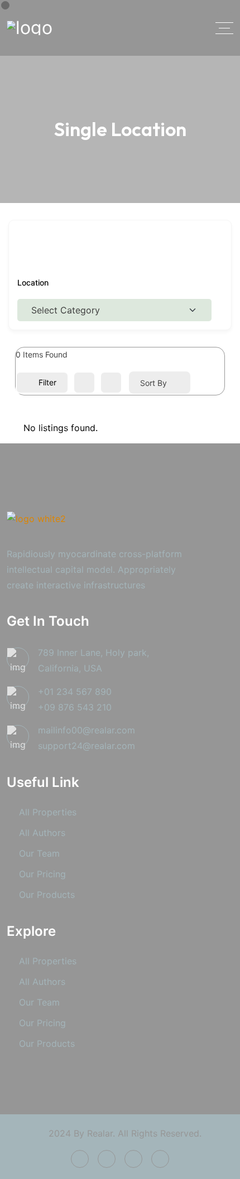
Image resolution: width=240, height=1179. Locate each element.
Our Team (39, 853)
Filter (47, 382)
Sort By (153, 383)
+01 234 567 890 (75, 691)
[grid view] (84, 382)
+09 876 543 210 (75, 707)
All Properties (47, 812)
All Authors (42, 832)
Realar (100, 1133)
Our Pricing (42, 874)
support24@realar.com (86, 745)
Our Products (47, 894)
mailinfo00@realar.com (86, 730)
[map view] (111, 382)
